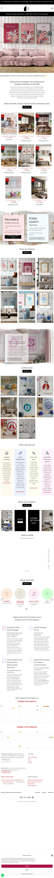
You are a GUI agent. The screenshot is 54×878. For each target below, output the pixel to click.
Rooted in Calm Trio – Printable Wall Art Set (9, 169)
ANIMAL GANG (34, 601)
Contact (30, 762)
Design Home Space (27, 727)
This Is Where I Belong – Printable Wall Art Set (43, 169)
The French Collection (9, 782)
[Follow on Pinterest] (7, 761)
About (29, 761)
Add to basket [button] (9, 139)
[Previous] (2, 599)
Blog (29, 759)
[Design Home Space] (27, 8)
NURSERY (7, 601)
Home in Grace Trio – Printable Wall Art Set (44, 137)
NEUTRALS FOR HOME (20, 602)
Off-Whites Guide (32, 757)
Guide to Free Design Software (35, 780)
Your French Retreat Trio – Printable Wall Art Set (26, 137)
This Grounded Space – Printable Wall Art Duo (39, 200)
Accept (27, 866)
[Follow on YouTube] (9, 761)
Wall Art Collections (6, 780)
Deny (27, 870)
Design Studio (31, 783)
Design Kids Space (27, 701)
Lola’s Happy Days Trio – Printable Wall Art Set (26, 169)
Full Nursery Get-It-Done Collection (9, 136)
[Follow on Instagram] (5, 761)
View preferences (27, 874)
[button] (52, 855)
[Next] (51, 599)
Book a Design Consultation (34, 782)
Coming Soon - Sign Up (26, 140)
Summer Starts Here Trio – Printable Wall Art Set (13, 200)
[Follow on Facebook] (2, 761)
